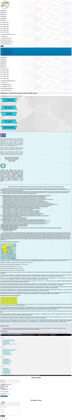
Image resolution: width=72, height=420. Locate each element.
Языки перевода (6, 342)
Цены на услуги (6, 54)
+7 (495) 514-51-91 (6, 373)
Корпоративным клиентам (8, 339)
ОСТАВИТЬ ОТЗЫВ (14, 335)
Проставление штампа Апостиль (9, 349)
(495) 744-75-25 (3, 20)
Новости (4, 344)
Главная (4, 48)
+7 (3, 363)
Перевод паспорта (6, 49)
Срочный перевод (6, 352)
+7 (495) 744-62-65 (6, 359)
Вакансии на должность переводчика (10, 343)
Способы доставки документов (9, 340)
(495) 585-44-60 (3, 10)
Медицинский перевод (7, 52)
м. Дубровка (5, 368)
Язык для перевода (4, 386)
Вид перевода (3, 388)
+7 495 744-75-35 (6, 361)
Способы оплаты (6, 341)
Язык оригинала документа (6, 384)
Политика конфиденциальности (27, 375)
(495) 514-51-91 (3, 14)
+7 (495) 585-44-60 (7, 369)
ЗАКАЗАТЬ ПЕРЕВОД (5, 335)
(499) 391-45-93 (3, 12)
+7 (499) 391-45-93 (6, 371)
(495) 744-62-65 (3, 16)
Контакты (4, 55)
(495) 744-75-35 (3, 18)
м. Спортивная (6, 370)
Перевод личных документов (8, 50)
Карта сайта (37, 375)
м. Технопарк (6, 358)
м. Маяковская (6, 362)
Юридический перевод (7, 51)
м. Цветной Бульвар (7, 360)
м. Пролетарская (6, 372)
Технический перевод (7, 53)
